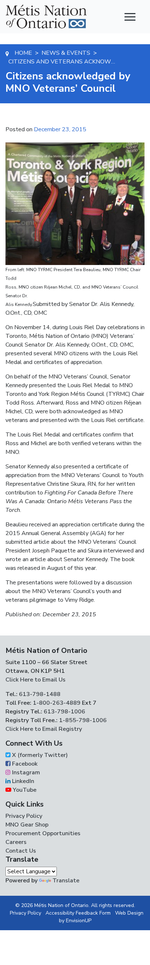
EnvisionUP (78, 920)
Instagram (25, 772)
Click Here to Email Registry (43, 729)
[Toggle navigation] (130, 17)
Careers (16, 842)
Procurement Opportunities (42, 833)
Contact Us (20, 851)
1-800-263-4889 (56, 703)
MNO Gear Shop (26, 825)
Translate (65, 881)
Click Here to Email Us (35, 680)
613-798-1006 (63, 712)
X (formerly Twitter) (39, 755)
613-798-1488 (39, 694)
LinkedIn (22, 781)
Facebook (24, 764)
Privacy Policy (23, 816)
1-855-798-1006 (82, 720)
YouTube (23, 790)
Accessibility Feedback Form (78, 913)
